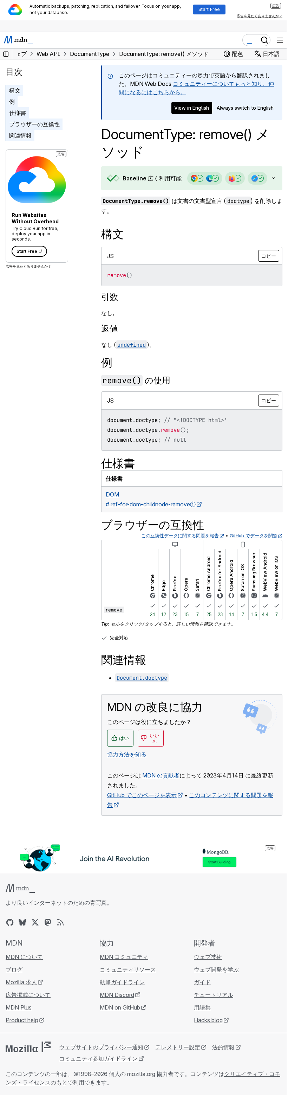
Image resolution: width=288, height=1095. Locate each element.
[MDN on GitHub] (10, 937)
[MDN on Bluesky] (22, 937)
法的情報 (223, 1062)
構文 (14, 90)
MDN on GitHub (118, 1022)
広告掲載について (28, 1009)
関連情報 (20, 135)
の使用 (136, 396)
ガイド (198, 997)
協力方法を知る (126, 769)
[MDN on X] (35, 937)
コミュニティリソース (126, 984)
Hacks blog (204, 1035)
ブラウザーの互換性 (34, 124)
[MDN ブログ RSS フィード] (60, 937)
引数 (109, 312)
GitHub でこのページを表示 (142, 810)
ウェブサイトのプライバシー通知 (101, 1062)
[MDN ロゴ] (20, 903)
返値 (109, 344)
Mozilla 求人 (21, 997)
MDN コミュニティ (122, 971)
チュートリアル (210, 1009)
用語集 (198, 1022)
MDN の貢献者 (160, 790)
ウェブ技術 (204, 971)
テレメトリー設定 (177, 1062)
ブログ (14, 984)
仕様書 (17, 112)
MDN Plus (19, 1022)
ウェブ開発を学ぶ (212, 984)
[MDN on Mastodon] (48, 937)
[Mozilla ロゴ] (28, 1062)
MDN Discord (115, 1009)
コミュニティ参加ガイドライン (98, 1073)
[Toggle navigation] (280, 40)
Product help (22, 1035)
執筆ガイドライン (120, 997)
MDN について (24, 971)
